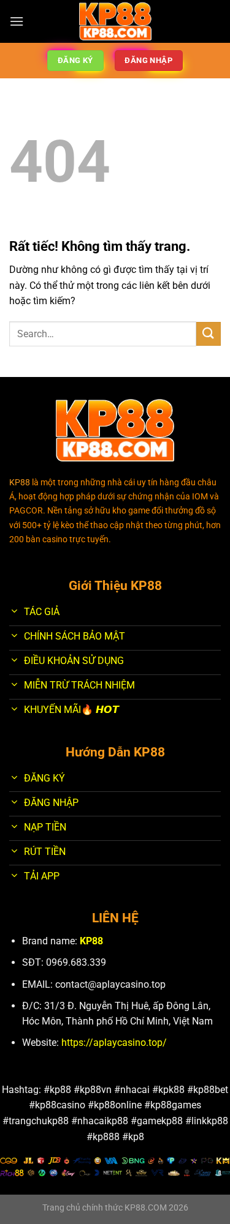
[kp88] (115, 21)
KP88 (91, 941)
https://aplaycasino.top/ (114, 1042)
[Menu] (16, 21)
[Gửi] (208, 334)
